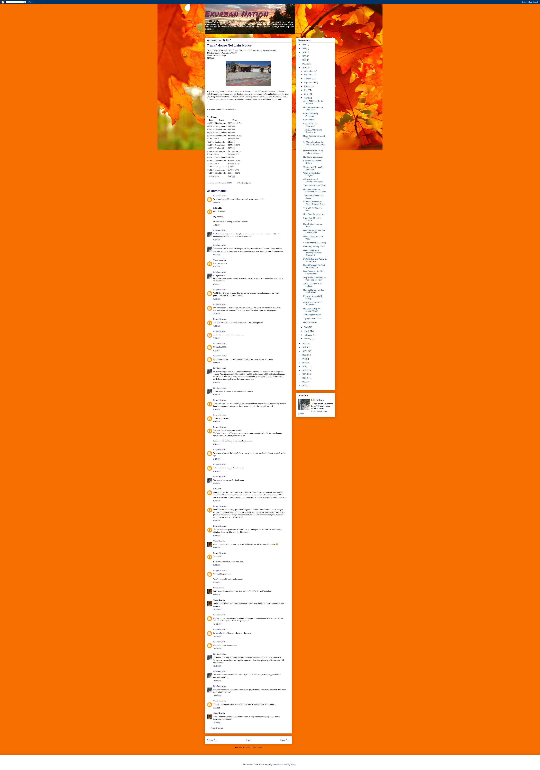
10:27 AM (217, 681)
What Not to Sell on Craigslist (311, 174)
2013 (304, 351)
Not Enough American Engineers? (313, 108)
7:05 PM (216, 723)
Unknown (217, 260)
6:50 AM (216, 299)
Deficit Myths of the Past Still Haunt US (314, 266)
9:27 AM (216, 521)
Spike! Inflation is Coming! (314, 243)
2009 (304, 366)
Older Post (284, 740)
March (307, 331)
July (306, 90)
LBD (215, 208)
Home (248, 740)
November (309, 75)
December (309, 71)
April (306, 327)
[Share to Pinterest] (249, 183)
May (306, 98)
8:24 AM (216, 363)
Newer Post (212, 740)
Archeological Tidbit (312, 315)
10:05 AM (217, 636)
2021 (304, 52)
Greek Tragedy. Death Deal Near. (313, 168)
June (306, 94)
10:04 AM (217, 624)
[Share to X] (244, 183)
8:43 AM (216, 444)
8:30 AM (216, 382)
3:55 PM (216, 708)
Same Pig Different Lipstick (311, 219)
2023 (304, 44)
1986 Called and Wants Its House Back (315, 260)
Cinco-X (216, 541)
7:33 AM (216, 326)
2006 (304, 378)
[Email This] (239, 183)
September (309, 82)
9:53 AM (216, 565)
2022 (304, 48)
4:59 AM (216, 225)
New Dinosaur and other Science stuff (314, 231)
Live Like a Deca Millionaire (310, 124)
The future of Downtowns (314, 185)
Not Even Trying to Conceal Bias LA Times (314, 190)
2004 (304, 385)
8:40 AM (216, 409)
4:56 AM (216, 203)
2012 (304, 355)
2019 (304, 60)
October (308, 79)
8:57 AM (216, 483)
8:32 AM (216, 395)
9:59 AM (216, 582)
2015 (304, 343)
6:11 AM (216, 255)
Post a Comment (217, 728)
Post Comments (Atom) (253, 747)
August (307, 86)
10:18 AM (217, 649)
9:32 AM (216, 535)
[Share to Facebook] (247, 183)
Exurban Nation (236, 13)
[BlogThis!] (241, 183)
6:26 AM (216, 267)
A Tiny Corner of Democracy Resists (313, 180)
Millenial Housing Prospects (310, 114)
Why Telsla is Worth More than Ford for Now (314, 278)
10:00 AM (217, 609)
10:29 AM (217, 696)
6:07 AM (216, 240)
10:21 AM (217, 666)
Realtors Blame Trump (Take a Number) (313, 152)
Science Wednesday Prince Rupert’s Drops (314, 203)
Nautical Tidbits (310, 322)
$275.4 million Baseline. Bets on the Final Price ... (314, 144)
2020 (304, 56)
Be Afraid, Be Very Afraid (314, 246)
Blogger (294, 764)
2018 (304, 64)
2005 (304, 382)
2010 (304, 363)
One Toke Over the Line (314, 214)
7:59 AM (216, 338)
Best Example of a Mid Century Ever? (313, 272)
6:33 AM (216, 284)
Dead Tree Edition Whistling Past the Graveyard (312, 252)
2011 (304, 359)
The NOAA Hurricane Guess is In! (312, 131)
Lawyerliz (217, 196)
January (308, 339)
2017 (304, 67)
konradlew (277, 764)
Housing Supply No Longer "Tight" (311, 309)
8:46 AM (216, 471)
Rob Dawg (217, 230)
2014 (304, 347)
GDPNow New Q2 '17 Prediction (312, 303)
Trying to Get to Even (312, 318)
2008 (304, 370)
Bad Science (308, 120)
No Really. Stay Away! (313, 157)
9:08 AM (216, 501)
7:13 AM (216, 314)
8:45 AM (216, 459)
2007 (304, 374)
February (308, 335)
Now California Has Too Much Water (313, 291)
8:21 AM (216, 350)
